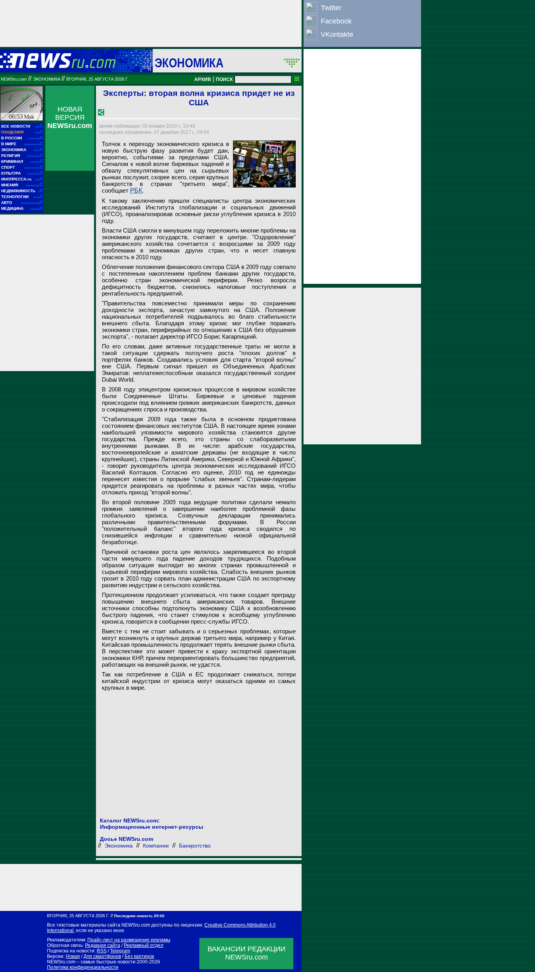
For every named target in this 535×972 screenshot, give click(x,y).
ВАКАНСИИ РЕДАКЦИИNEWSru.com (247, 953)
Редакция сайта (102, 945)
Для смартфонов (102, 956)
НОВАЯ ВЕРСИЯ (69, 117)
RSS (102, 951)
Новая (73, 956)
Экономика (189, 62)
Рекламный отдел (143, 945)
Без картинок (139, 956)
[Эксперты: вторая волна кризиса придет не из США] (264, 164)
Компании (156, 845)
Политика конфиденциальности (82, 967)
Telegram (120, 951)
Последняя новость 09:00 (139, 916)
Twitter (331, 8)
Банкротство (195, 845)
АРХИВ (202, 79)
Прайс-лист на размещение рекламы (128, 940)
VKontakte (337, 34)
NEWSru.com (14, 79)
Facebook (336, 21)
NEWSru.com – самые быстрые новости (91, 962)
